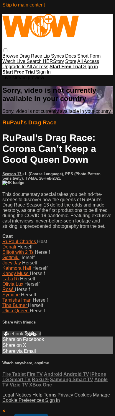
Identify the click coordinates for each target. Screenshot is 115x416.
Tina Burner (15, 305)
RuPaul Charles (19, 241)
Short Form (89, 55)
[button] (5, 50)
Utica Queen (16, 310)
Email (35, 333)
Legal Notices (16, 394)
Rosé (8, 289)
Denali (9, 246)
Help (38, 394)
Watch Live (14, 61)
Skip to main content (23, 4)
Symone (11, 294)
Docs (71, 55)
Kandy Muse (16, 273)
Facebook (13, 333)
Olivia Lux (13, 284)
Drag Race (31, 55)
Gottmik (10, 257)
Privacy (66, 394)
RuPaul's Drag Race (29, 122)
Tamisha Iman (17, 300)
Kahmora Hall (17, 268)
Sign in (90, 66)
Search (35, 61)
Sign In (43, 71)
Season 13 (12, 174)
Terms (51, 394)
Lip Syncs (54, 55)
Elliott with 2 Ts (18, 252)
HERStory (53, 61)
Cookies (83, 394)
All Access (88, 61)
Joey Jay (12, 262)
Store (70, 61)
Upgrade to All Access (25, 66)
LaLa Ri (11, 278)
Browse (10, 55)
